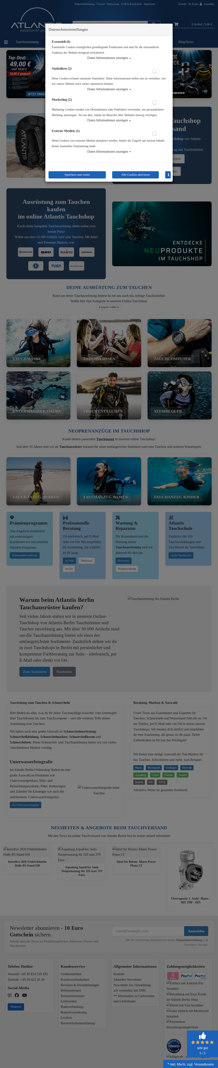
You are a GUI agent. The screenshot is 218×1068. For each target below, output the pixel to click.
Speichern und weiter (77, 174)
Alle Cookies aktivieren (135, 174)
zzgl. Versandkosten (200, 1064)
